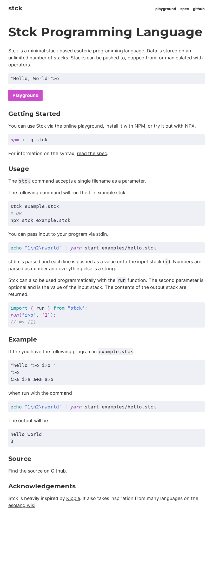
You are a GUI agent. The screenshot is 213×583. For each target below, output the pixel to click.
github (199, 8)
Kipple (73, 498)
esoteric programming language (109, 50)
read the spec (92, 153)
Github (58, 471)
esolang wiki (21, 505)
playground (165, 8)
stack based (59, 50)
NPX (190, 126)
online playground (83, 126)
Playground (25, 95)
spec (184, 8)
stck (15, 8)
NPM (140, 126)
